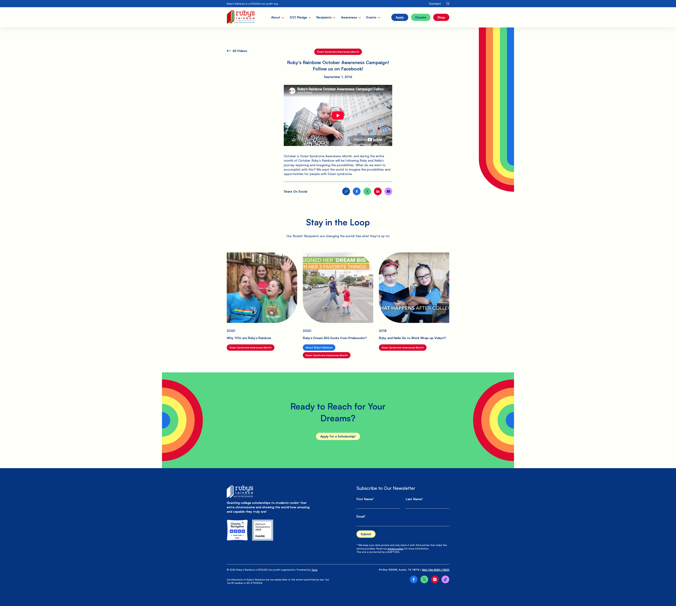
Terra (314, 569)
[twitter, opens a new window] (424, 579)
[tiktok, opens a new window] (445, 579)
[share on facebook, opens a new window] (357, 191)
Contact (435, 3)
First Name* (365, 499)
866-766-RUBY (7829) (435, 569)
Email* (360, 516)
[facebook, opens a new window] (414, 579)
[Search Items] (447, 3)
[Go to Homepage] (241, 17)
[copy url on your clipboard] (346, 191)
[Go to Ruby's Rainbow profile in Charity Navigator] (237, 530)
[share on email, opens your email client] (388, 191)
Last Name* (414, 499)
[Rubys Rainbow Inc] (262, 530)
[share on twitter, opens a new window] (367, 191)
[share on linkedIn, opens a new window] (378, 191)
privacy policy (395, 548)
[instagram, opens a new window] (435, 579)
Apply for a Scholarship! (338, 436)
